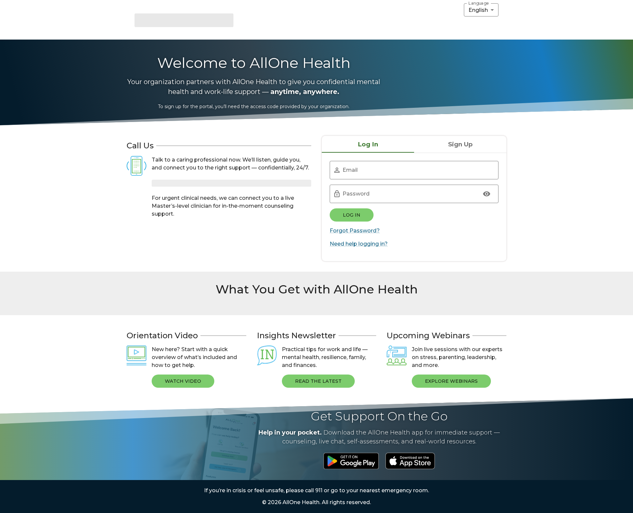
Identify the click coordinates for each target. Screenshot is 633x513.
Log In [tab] (368, 144)
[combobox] (481, 9)
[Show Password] (486, 194)
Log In (351, 215)
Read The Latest (318, 381)
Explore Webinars (451, 381)
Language (478, 3)
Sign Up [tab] (460, 144)
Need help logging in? (359, 244)
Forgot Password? (355, 230)
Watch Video (183, 381)
